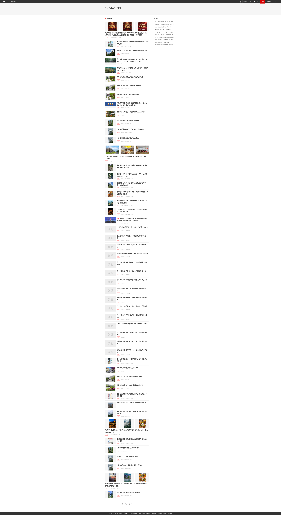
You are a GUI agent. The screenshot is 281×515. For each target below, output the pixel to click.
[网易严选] (250, 1)
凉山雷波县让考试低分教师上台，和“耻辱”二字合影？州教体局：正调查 (165, 24)
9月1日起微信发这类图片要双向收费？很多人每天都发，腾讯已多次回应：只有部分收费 (165, 44)
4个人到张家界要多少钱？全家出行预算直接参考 (132, 253)
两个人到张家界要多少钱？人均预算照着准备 (131, 271)
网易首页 (4, 1)
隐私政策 (148, 513)
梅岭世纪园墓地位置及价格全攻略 (128, 94)
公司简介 (131, 513)
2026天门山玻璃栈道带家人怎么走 (128, 456)
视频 (118, 223)
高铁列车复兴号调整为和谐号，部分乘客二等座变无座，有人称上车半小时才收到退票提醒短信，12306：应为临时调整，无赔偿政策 (165, 21)
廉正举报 (165, 513)
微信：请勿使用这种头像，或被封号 (163, 27)
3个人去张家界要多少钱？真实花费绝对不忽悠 (132, 324)
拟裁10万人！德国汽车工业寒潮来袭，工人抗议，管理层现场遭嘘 (165, 34)
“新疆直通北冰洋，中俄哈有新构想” (163, 42)
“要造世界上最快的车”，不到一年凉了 (163, 29)
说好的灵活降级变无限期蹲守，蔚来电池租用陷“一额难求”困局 (165, 37)
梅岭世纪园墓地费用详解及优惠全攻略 (129, 85)
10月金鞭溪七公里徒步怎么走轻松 (128, 120)
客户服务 (143, 513)
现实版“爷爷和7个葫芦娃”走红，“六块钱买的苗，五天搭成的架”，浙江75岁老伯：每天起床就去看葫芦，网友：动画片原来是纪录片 (165, 39)
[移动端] (240, 1)
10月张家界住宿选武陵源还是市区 (128, 138)
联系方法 (135, 513)
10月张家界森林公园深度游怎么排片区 (129, 492)
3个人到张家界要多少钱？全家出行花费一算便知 (132, 227)
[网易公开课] (245, 1)
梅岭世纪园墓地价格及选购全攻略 (128, 368)
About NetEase (125, 513)
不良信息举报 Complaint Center (157, 513)
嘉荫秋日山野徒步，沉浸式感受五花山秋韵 (131, 112)
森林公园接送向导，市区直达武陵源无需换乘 (131, 403)
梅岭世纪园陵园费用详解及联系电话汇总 (130, 77)
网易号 (107, 37)
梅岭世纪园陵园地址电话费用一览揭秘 (129, 376)
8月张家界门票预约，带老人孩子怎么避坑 (130, 129)
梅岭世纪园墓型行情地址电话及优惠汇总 (130, 385)
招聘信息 (139, 513)
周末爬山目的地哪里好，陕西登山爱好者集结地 (132, 50)
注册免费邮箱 (268, 1)
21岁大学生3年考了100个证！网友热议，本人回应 (165, 32)
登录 (263, 1)
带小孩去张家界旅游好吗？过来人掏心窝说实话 (132, 280)
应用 (8, 1)
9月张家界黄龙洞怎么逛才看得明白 (128, 448)
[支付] (255, 1)
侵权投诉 (170, 513)
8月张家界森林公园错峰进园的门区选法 (129, 465)
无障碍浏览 (13, 1)
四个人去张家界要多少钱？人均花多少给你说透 (132, 306)
